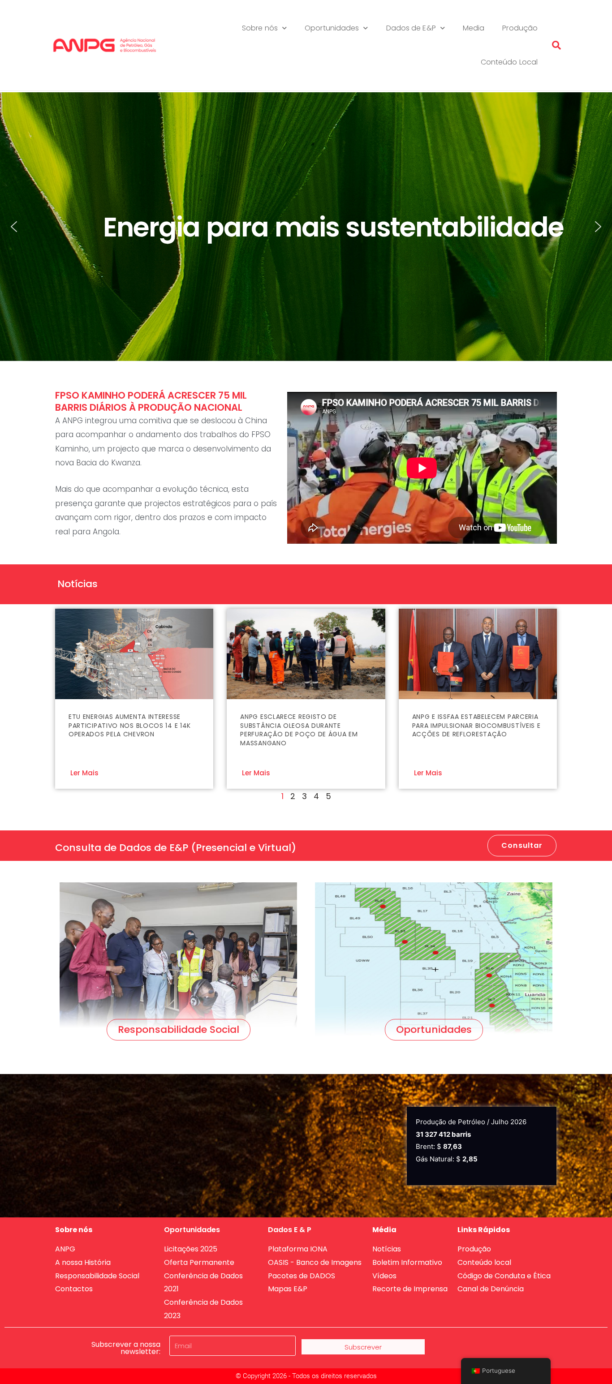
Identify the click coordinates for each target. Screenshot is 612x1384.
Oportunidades (332, 28)
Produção (520, 28)
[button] (556, 45)
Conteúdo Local (509, 62)
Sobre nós (260, 28)
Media (474, 28)
